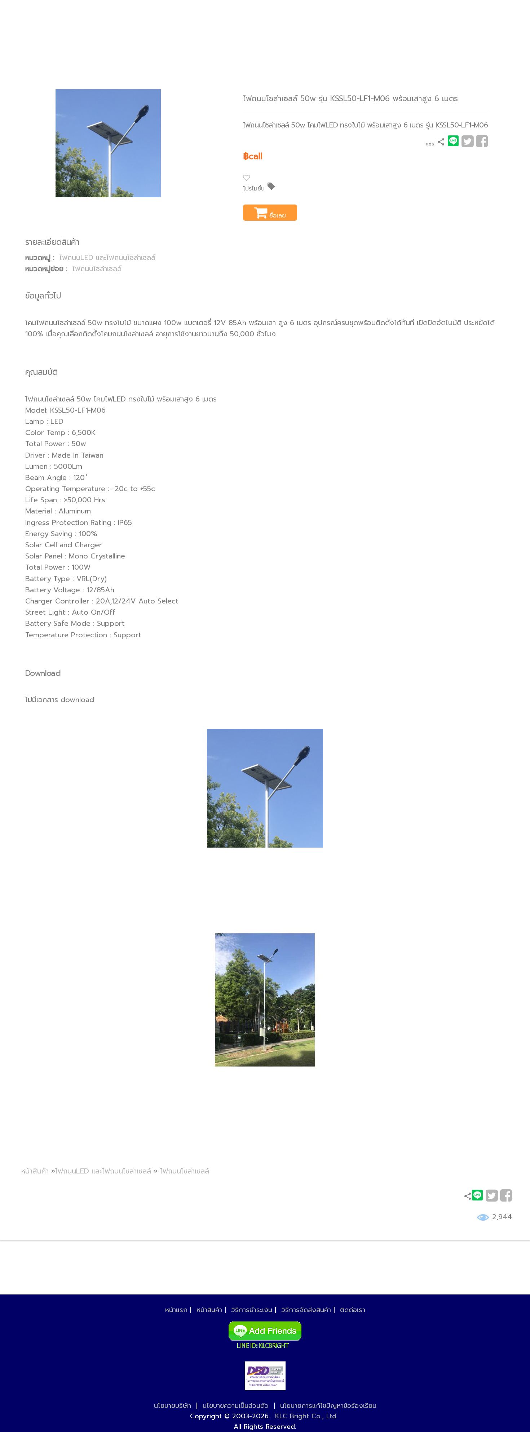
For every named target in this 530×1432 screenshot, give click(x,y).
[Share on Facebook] (482, 144)
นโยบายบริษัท (172, 1406)
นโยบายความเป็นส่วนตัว (236, 1406)
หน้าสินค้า (35, 1171)
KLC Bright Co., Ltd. (306, 1416)
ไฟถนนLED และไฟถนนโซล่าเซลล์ (107, 257)
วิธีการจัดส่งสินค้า (306, 1310)
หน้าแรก (176, 1310)
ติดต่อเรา (352, 1310)
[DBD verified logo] (265, 1375)
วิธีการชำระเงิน (251, 1310)
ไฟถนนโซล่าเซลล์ (97, 269)
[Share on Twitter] (467, 144)
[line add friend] (265, 1333)
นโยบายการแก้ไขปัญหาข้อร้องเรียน (328, 1406)
